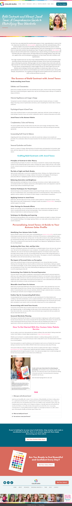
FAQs (46, 487)
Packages (26, 487)
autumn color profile (48, 234)
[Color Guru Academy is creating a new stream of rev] (20, 498)
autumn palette (31, 45)
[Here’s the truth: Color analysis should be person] (28, 498)
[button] (36, 396)
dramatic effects (50, 201)
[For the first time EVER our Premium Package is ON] (52, 498)
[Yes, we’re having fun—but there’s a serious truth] (44, 498)
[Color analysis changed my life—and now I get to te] (36, 498)
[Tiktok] (11, 482)
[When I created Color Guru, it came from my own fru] (60, 498)
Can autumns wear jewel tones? (22, 416)
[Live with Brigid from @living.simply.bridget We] (12, 498)
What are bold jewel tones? (21, 413)
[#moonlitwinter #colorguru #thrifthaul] (4, 498)
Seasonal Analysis (36, 487)
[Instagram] (8, 482)
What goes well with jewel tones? (22, 396)
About (20, 487)
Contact (56, 487)
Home (15, 487)
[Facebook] (4, 482)
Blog (50, 487)
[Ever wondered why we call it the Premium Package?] (68, 498)
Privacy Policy (41, 505)
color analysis (55, 50)
